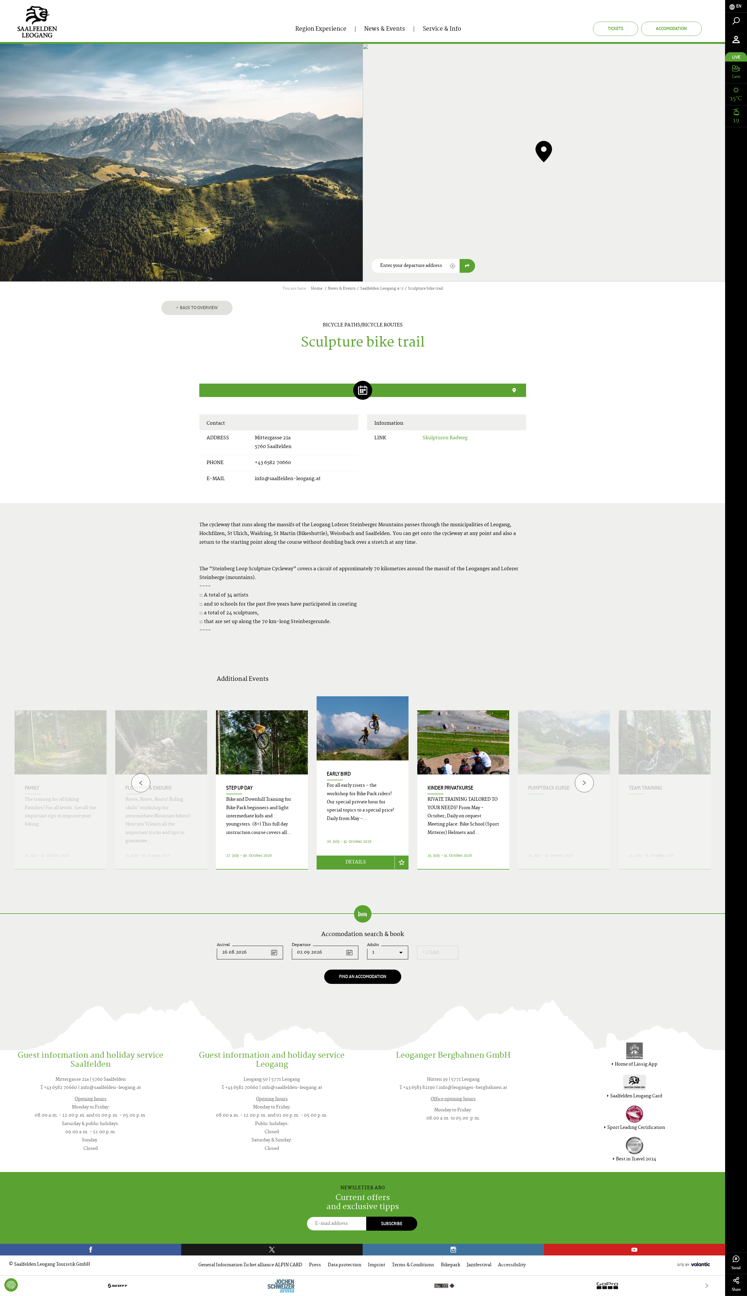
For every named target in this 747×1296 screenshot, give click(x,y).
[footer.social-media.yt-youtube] (634, 1249)
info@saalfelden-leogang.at (288, 479)
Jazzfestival (479, 1265)
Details (355, 862)
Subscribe (391, 1223)
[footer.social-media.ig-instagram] (453, 1249)
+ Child (430, 952)
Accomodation (671, 28)
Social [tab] (736, 1267)
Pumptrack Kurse (549, 788)
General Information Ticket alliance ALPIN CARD (250, 1265)
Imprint (376, 1265)
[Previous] (140, 782)
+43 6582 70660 (273, 463)
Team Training (645, 788)
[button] (452, 266)
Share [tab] (736, 1289)
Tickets (615, 28)
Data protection (344, 1265)
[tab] (736, 6)
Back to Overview (198, 307)
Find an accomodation (362, 976)
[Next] (584, 782)
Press (315, 1265)
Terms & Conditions (413, 1265)
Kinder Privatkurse (450, 788)
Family (32, 788)
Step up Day (239, 788)
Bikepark (450, 1265)
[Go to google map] (467, 266)
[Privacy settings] (11, 1285)
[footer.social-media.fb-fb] (90, 1249)
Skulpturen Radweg (445, 438)
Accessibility (512, 1265)
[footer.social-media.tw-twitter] (271, 1249)
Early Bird (339, 774)
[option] (362, 790)
